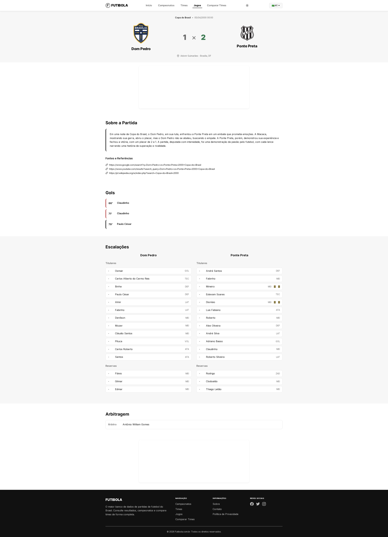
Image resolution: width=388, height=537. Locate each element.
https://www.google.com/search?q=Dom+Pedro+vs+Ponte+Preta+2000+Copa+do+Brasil (155, 165)
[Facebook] (252, 504)
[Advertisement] (194, 87)
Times (184, 5)
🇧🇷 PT (275, 5)
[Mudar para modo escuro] (247, 5)
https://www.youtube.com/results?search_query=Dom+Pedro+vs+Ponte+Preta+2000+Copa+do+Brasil (162, 169)
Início (149, 5)
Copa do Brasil (183, 17)
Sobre (216, 503)
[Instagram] (264, 504)
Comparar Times (216, 5)
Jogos (197, 5)
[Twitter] (258, 504)
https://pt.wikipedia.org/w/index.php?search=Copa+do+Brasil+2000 (144, 173)
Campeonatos (166, 5)
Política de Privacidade (225, 514)
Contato (217, 509)
